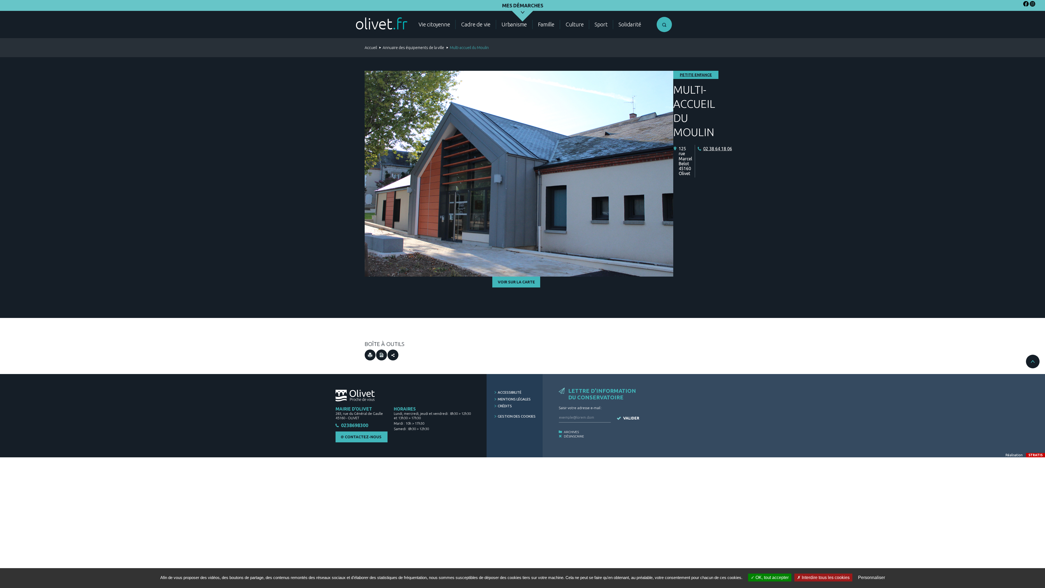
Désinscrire (574, 436)
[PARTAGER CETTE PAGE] (393, 355)
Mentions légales (514, 399)
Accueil (371, 47)
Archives (571, 432)
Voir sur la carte (516, 282)
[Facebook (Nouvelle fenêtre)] (1026, 4)
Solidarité (630, 24)
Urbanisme (514, 24)
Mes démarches (522, 5)
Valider (631, 418)
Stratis (1035, 455)
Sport (601, 24)
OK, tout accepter (771, 577)
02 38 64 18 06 (717, 148)
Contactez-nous (363, 437)
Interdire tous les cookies (825, 577)
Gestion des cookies (517, 416)
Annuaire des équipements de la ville (413, 47)
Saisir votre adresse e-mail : (580, 408)
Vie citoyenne (434, 24)
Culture (574, 24)
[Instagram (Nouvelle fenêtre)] (1032, 4)
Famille (546, 24)
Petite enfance (696, 75)
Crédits (505, 406)
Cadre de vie (475, 24)
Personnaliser (871, 577)
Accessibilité (509, 392)
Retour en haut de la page (1033, 361)
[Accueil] (381, 23)
